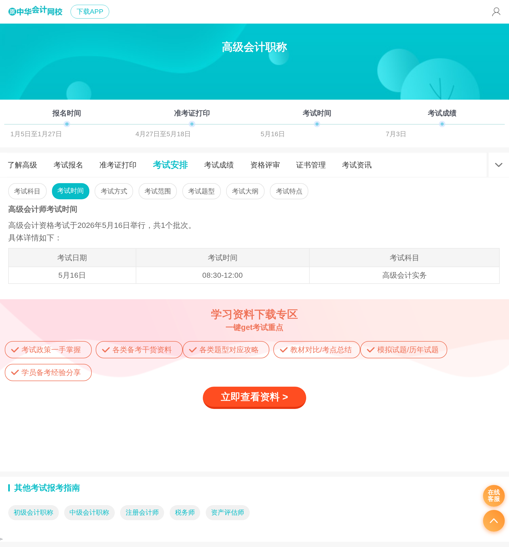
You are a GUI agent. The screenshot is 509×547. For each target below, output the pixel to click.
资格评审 (265, 165)
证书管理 (311, 165)
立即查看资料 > (254, 396)
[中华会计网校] (35, 12)
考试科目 (27, 191)
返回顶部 (494, 521)
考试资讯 (357, 165)
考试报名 (68, 165)
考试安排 (170, 165)
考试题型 (201, 191)
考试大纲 (245, 191)
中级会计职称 (89, 512)
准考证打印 (118, 165)
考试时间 (70, 190)
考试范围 (157, 191)
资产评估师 (227, 512)
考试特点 (289, 191)
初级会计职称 (33, 512)
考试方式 (114, 191)
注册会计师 (142, 512)
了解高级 (22, 165)
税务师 (185, 512)
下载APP (90, 11)
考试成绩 (219, 165)
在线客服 (494, 495)
